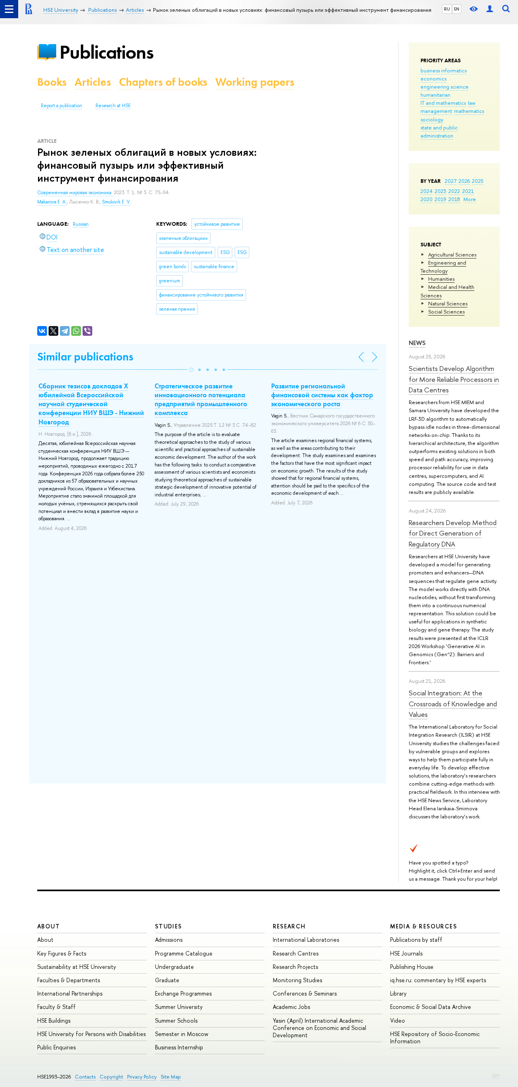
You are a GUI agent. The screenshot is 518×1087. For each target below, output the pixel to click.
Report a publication (61, 105)
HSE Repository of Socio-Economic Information (435, 1037)
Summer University (179, 1007)
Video (397, 1020)
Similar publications (85, 357)
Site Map (171, 1076)
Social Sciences (446, 311)
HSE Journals (406, 953)
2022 (454, 191)
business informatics (443, 70)
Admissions (169, 939)
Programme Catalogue (183, 953)
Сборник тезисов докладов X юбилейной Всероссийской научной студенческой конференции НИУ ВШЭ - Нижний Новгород (91, 403)
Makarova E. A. (52, 202)
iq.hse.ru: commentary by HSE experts (438, 980)
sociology (431, 119)
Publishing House (411, 966)
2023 (440, 191)
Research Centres (295, 953)
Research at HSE (113, 105)
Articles (92, 82)
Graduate (167, 980)
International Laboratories (306, 939)
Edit (496, 1075)
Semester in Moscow (181, 1034)
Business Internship (179, 1047)
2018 (454, 199)
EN (456, 9)
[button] (191, 370)
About (48, 926)
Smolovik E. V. (116, 202)
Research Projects (295, 966)
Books (51, 82)
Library (398, 993)
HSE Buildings (53, 1020)
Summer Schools (176, 1020)
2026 (464, 180)
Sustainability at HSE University (76, 966)
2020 (426, 199)
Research (289, 926)
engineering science (444, 86)
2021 (468, 191)
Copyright (111, 1076)
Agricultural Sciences (452, 254)
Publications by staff (416, 939)
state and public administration (439, 131)
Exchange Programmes (183, 993)
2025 (478, 180)
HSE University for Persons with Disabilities (91, 1034)
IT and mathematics (443, 102)
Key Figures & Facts (61, 953)
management (436, 110)
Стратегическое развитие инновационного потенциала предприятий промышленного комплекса (201, 399)
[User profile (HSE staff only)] (490, 9)
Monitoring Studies (297, 980)
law (472, 102)
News (417, 343)
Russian (81, 224)
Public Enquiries (56, 1047)
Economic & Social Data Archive (430, 1007)
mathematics (469, 110)
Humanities (441, 278)
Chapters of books (163, 82)
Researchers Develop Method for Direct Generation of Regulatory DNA (453, 533)
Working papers (254, 82)
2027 (450, 180)
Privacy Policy (142, 1076)
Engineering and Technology (443, 266)
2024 (426, 191)
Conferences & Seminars (305, 993)
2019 (440, 199)
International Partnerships (69, 993)
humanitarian (435, 94)
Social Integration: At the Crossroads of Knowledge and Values (453, 703)
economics (433, 78)
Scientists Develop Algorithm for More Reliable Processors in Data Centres (454, 379)
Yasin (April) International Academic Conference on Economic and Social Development (319, 1028)
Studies (168, 926)
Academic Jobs (291, 1007)
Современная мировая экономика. (75, 192)
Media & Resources (423, 926)
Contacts (85, 1076)
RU (447, 9)
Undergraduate (174, 966)
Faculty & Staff (56, 1007)
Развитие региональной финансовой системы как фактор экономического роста (322, 394)
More (469, 199)
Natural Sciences (447, 303)
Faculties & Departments (68, 980)
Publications (106, 52)
